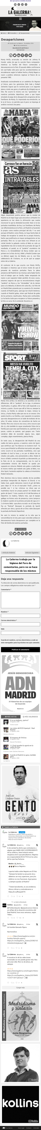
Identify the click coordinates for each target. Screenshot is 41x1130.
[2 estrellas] (19, 50)
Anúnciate (36, 1128)
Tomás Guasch (14, 724)
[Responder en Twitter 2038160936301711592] (8, 918)
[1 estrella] (17, 50)
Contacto (28, 1128)
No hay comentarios (21, 45)
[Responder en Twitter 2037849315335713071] (8, 982)
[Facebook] (11, 55)
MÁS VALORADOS (31, 717)
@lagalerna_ (20, 845)
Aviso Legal (21, 1128)
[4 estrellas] (22, 50)
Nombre (4, 612)
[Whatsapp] (26, 55)
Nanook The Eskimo (15, 742)
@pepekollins (17, 905)
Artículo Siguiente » (32, 553)
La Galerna (20, 43)
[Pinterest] (22, 55)
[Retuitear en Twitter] (12, 902)
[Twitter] (14, 55)
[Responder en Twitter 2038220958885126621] (8, 896)
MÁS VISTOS (12, 717)
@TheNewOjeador (13, 908)
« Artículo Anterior (8, 553)
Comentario (6, 589)
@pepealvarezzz (26, 908)
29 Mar (28, 845)
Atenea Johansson (8, 734)
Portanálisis (13, 33)
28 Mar (28, 954)
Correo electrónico (9, 620)
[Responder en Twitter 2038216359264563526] (8, 948)
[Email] (30, 55)
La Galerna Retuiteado (20, 902)
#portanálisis (12, 932)
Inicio (4, 33)
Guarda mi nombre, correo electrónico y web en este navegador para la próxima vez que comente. (20, 641)
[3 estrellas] (20, 50)
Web (2, 629)
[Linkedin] (18, 55)
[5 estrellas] (23, 50)
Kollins (10, 905)
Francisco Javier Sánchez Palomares (13, 751)
